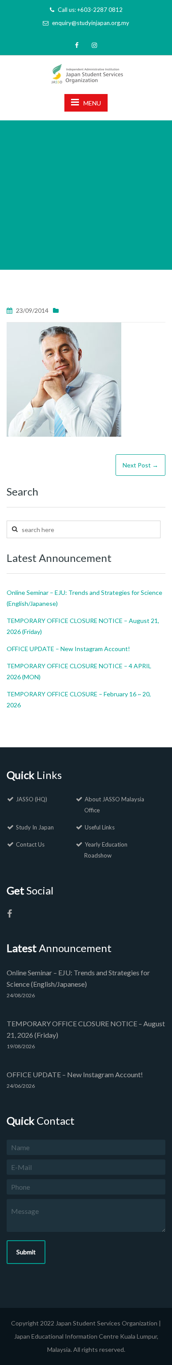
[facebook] (77, 45)
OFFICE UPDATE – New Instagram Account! (68, 648)
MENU (92, 103)
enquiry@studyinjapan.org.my (90, 22)
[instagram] (94, 45)
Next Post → (140, 465)
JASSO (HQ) (31, 799)
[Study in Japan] (86, 71)
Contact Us (30, 844)
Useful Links (100, 827)
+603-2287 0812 (100, 9)
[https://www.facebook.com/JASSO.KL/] (9, 914)
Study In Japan (35, 827)
